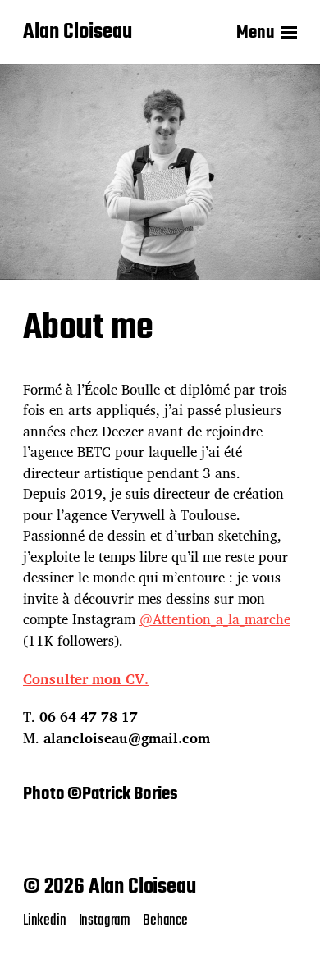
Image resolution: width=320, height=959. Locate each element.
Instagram (104, 920)
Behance (165, 920)
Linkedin (44, 920)
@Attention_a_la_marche (214, 619)
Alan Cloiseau (77, 33)
